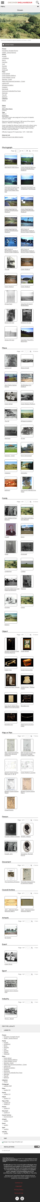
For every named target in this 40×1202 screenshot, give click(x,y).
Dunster (6, 1050)
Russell (6, 1042)
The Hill (6, 1076)
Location (6, 1129)
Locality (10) (7, 1098)
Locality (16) (7, 1090)
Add (36, 1146)
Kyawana (6, 1069)
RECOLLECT (5, 1160)
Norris (5, 1046)
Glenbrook (7, 1071)
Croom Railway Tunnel (10, 1061)
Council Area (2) (8, 1116)
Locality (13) (7, 1094)
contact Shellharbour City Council (31, 1158)
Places (6, 1081)
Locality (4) (7, 1108)
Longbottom (7, 1044)
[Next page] (27, 151)
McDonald (6, 1054)
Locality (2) (7, 1112)
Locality (6, 1121)
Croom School (7, 1058)
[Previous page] (24, 151)
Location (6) (7, 1102)
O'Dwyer (6, 1052)
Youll (5, 1049)
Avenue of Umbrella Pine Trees (13, 1072)
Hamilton (6, 1047)
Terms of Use (11, 1157)
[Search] (30, 151)
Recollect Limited (22, 1160)
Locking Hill (7, 1066)
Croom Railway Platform (10, 1059)
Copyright (18, 1186)
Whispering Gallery (9, 1068)
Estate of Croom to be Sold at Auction (12, 137)
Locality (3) (7, 1104)
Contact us (18, 1183)
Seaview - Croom (9, 1063)
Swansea (6, 1074)
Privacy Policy (5, 1157)
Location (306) (8, 1086)
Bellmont (6, 1077)
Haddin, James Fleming (11, 1038)
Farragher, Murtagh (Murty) (12, 1036)
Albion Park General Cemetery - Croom (15, 1064)
